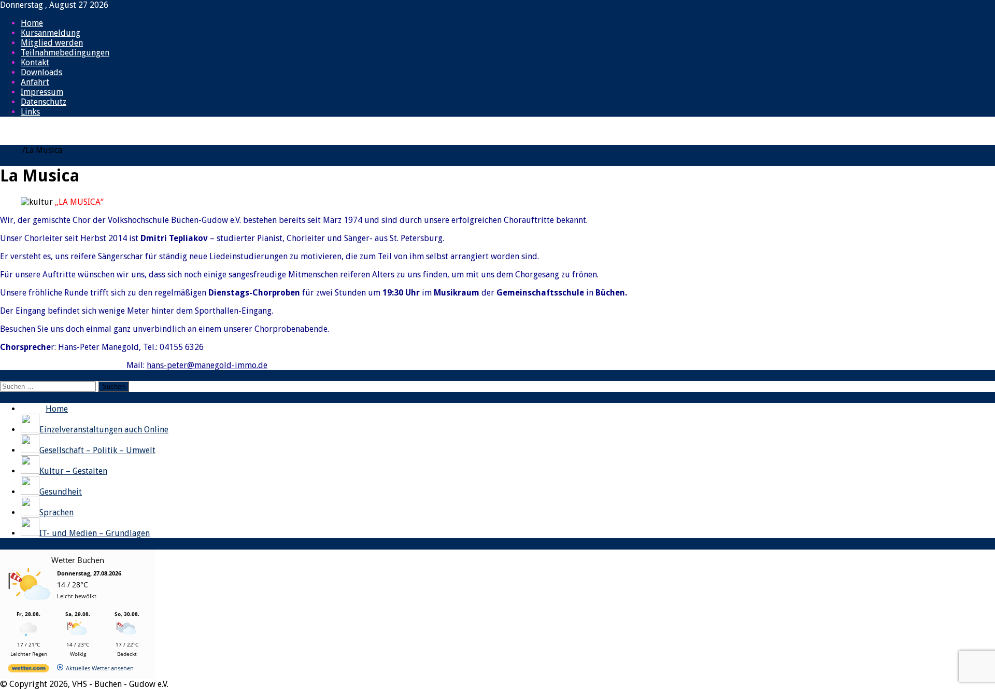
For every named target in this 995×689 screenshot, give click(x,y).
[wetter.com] (28, 670)
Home (32, 23)
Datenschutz (43, 102)
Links (30, 112)
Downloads (41, 72)
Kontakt (35, 62)
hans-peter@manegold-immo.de (207, 365)
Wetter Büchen (77, 560)
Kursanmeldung (50, 33)
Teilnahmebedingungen (65, 53)
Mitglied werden (52, 43)
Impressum (42, 92)
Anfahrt (35, 82)
